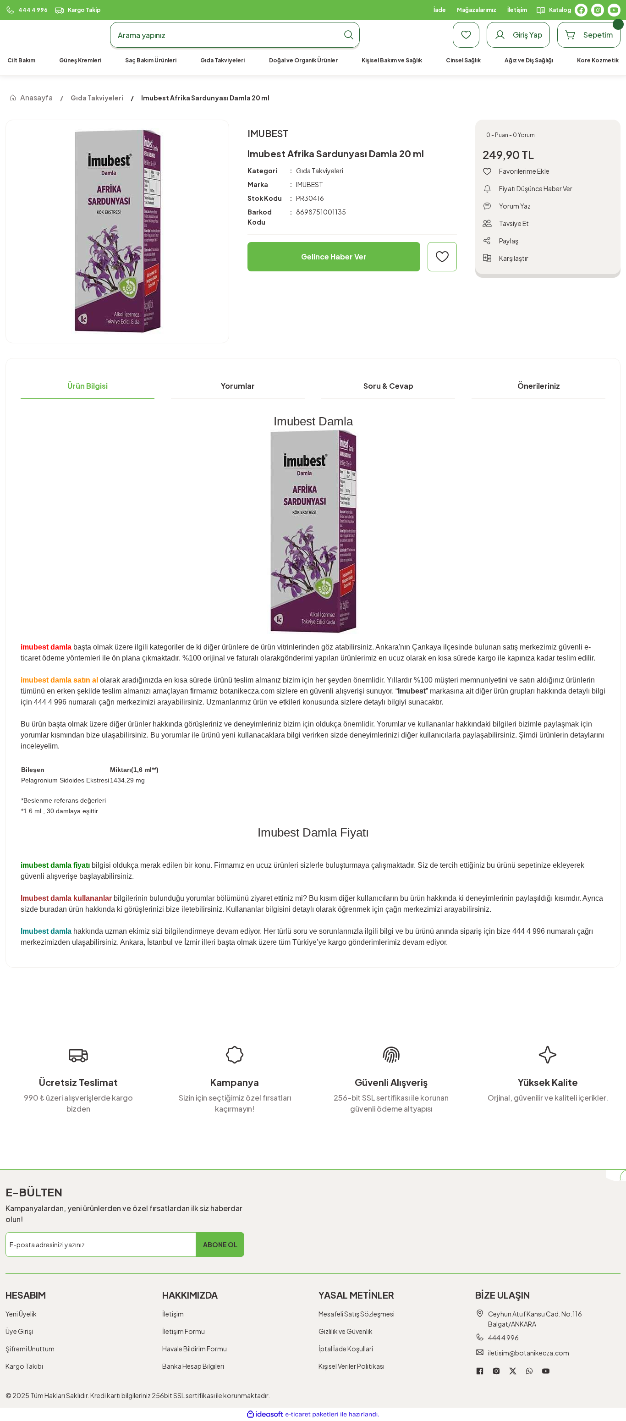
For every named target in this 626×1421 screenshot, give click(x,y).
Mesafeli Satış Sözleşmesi (356, 1314)
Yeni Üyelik (21, 1314)
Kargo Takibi (24, 1366)
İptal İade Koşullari (345, 1348)
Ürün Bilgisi (87, 386)
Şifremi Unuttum (30, 1348)
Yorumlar (238, 386)
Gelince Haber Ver (334, 256)
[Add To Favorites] (442, 256)
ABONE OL (220, 1244)
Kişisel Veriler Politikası (351, 1366)
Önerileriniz (538, 386)
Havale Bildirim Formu (194, 1348)
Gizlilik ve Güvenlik (345, 1331)
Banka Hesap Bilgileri (193, 1366)
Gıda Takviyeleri (319, 170)
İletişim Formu (183, 1331)
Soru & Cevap (388, 386)
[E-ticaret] (312, 1414)
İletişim (173, 1314)
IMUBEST (309, 184)
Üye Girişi (19, 1331)
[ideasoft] (265, 1414)
